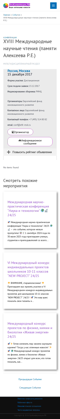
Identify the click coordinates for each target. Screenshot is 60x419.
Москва (24, 71)
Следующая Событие (30, 387)
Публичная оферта (25, 402)
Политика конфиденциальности (30, 398)
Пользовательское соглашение (29, 406)
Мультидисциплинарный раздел (21, 63)
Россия (13, 71)
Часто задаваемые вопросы (29, 410)
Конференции (10, 37)
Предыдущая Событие (30, 379)
